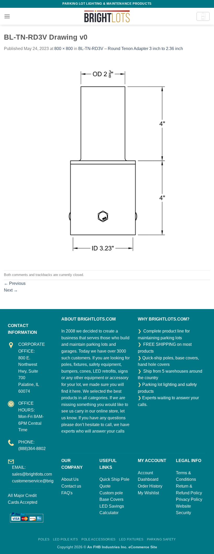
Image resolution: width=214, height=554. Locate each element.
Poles (43, 539)
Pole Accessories (98, 539)
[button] (7, 16)
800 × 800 (63, 48)
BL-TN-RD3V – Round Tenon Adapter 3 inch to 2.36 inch (130, 48)
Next (11, 290)
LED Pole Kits (65, 539)
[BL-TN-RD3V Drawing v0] (107, 161)
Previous (15, 283)
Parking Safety (161, 539)
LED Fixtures (131, 539)
